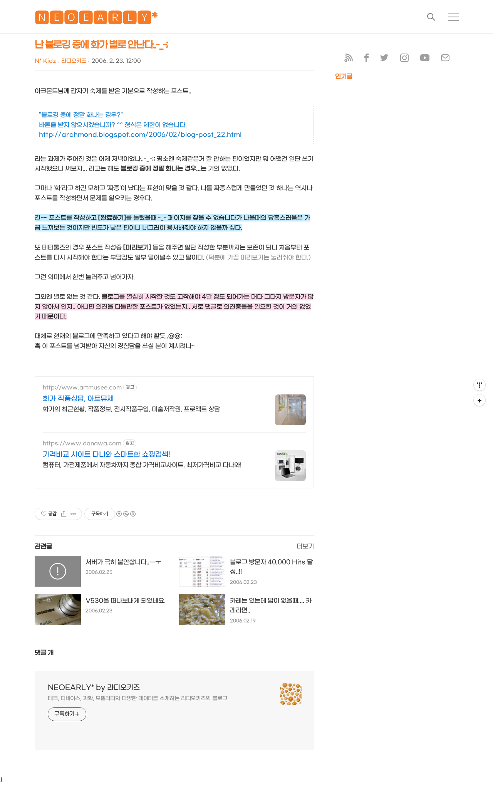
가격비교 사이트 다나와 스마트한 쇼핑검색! (106, 455)
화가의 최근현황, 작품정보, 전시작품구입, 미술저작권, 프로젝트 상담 (131, 409)
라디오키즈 (73, 61)
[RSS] (348, 59)
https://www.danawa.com (82, 443)
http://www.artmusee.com (82, 387)
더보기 (305, 546)
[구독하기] (479, 400)
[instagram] (404, 59)
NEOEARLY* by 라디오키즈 (94, 688)
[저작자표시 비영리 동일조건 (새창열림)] (125, 514)
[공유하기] (64, 514)
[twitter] (384, 59)
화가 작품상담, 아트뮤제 (78, 399)
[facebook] (366, 59)
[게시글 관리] (73, 514)
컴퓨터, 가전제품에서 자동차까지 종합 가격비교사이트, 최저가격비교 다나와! (142, 465)
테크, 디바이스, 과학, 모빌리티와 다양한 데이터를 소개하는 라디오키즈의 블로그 (137, 698)
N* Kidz (45, 61)
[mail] (445, 59)
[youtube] (424, 59)
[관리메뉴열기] (479, 385)
